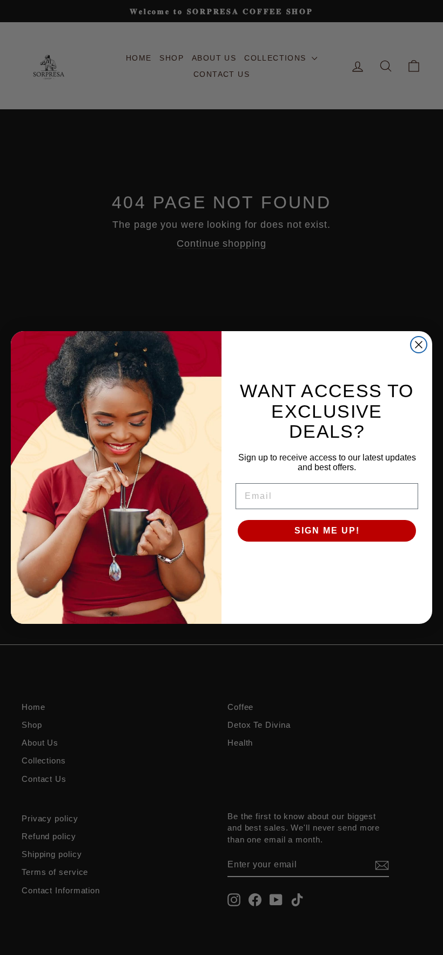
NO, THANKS (327, 563)
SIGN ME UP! (327, 530)
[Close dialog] (419, 345)
